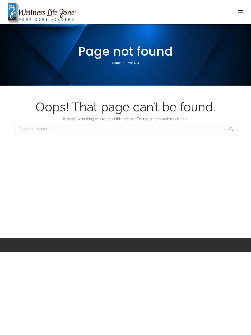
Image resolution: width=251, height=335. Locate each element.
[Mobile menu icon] (241, 12)
